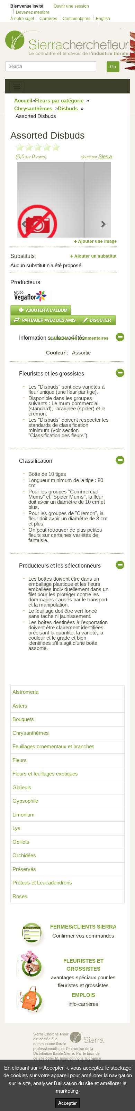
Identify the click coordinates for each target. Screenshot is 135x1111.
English (103, 18)
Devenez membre (33, 12)
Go (113, 66)
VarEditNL (79, 338)
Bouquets (23, 719)
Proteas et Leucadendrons (42, 882)
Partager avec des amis (44, 320)
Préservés (24, 869)
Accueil (23, 100)
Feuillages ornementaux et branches (53, 746)
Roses (19, 896)
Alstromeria (25, 692)
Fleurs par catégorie (60, 100)
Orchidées (24, 855)
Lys (16, 828)
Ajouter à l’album (40, 310)
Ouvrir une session (71, 6)
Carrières (48, 18)
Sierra (105, 156)
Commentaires (76, 18)
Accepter (67, 1103)
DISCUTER (97, 320)
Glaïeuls (21, 787)
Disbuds (68, 108)
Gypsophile (25, 801)
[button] (24, 224)
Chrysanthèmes (34, 108)
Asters (19, 706)
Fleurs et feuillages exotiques (45, 774)
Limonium (23, 815)
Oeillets (20, 842)
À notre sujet (22, 18)
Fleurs (19, 760)
